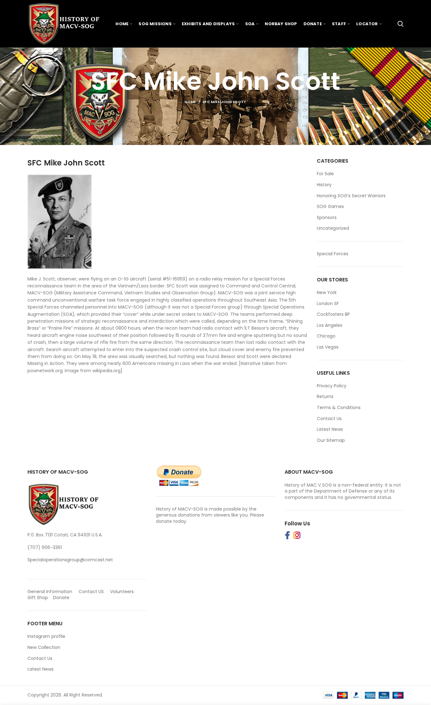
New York (327, 292)
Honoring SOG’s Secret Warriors (351, 196)
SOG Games (330, 207)
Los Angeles (329, 325)
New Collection (43, 647)
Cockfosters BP (333, 314)
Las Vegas (328, 347)
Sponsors (327, 218)
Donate (62, 597)
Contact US (91, 591)
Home (190, 101)
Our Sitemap (331, 440)
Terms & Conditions (339, 407)
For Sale (325, 174)
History (324, 185)
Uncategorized (333, 228)
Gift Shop (37, 597)
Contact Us (329, 418)
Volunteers (122, 591)
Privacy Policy (331, 386)
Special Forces (332, 254)
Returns (325, 396)
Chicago (326, 336)
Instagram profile (46, 636)
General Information (49, 591)
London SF (328, 303)
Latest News (330, 429)
